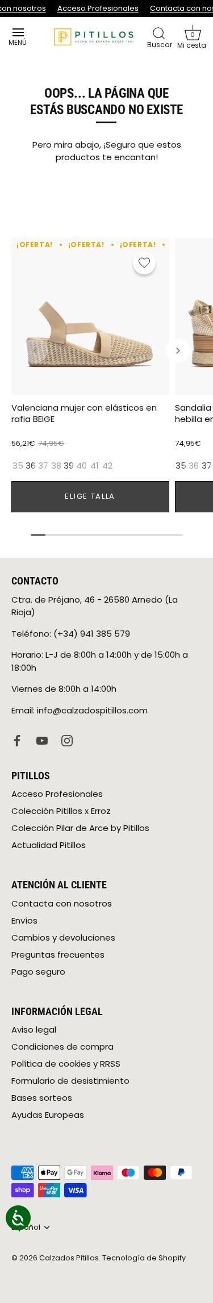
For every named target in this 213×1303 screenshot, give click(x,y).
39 (69, 466)
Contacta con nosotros (61, 903)
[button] (192, 36)
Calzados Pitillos (69, 1258)
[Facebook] (17, 740)
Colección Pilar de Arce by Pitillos (80, 828)
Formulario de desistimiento (70, 1081)
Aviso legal (33, 1029)
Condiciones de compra (62, 1047)
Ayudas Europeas (47, 1115)
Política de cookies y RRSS (65, 1064)
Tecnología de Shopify (144, 1258)
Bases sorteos (41, 1098)
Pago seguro (38, 972)
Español (25, 1227)
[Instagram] (67, 740)
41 (94, 466)
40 (81, 466)
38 (56, 466)
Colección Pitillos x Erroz (61, 811)
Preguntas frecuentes (58, 954)
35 (17, 466)
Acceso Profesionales (97, 8)
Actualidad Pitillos (48, 845)
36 (31, 466)
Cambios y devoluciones (63, 937)
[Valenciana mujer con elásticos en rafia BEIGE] (90, 317)
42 (107, 466)
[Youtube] (42, 740)
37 (43, 466)
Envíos (24, 920)
